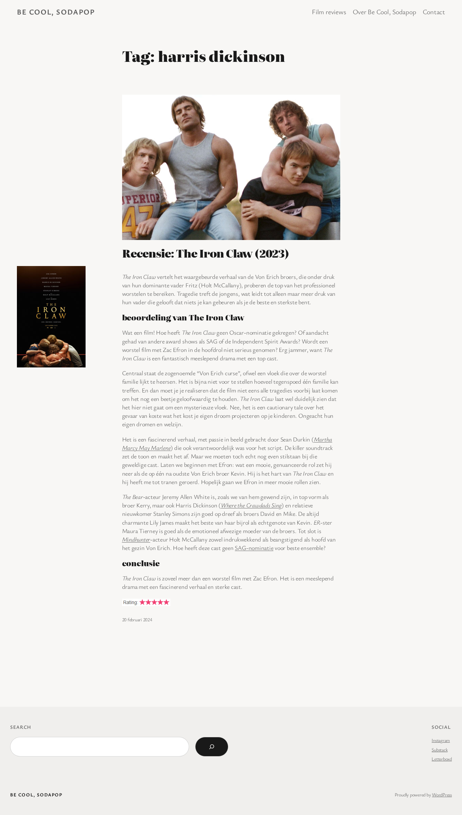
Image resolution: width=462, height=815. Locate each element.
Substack (439, 749)
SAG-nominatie (254, 548)
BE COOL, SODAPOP (56, 12)
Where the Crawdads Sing (251, 505)
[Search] (211, 747)
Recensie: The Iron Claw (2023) (205, 252)
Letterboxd (442, 759)
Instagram (441, 740)
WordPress (442, 794)
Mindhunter (136, 539)
